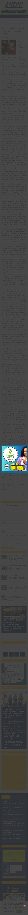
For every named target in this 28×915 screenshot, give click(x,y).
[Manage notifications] (24, 906)
